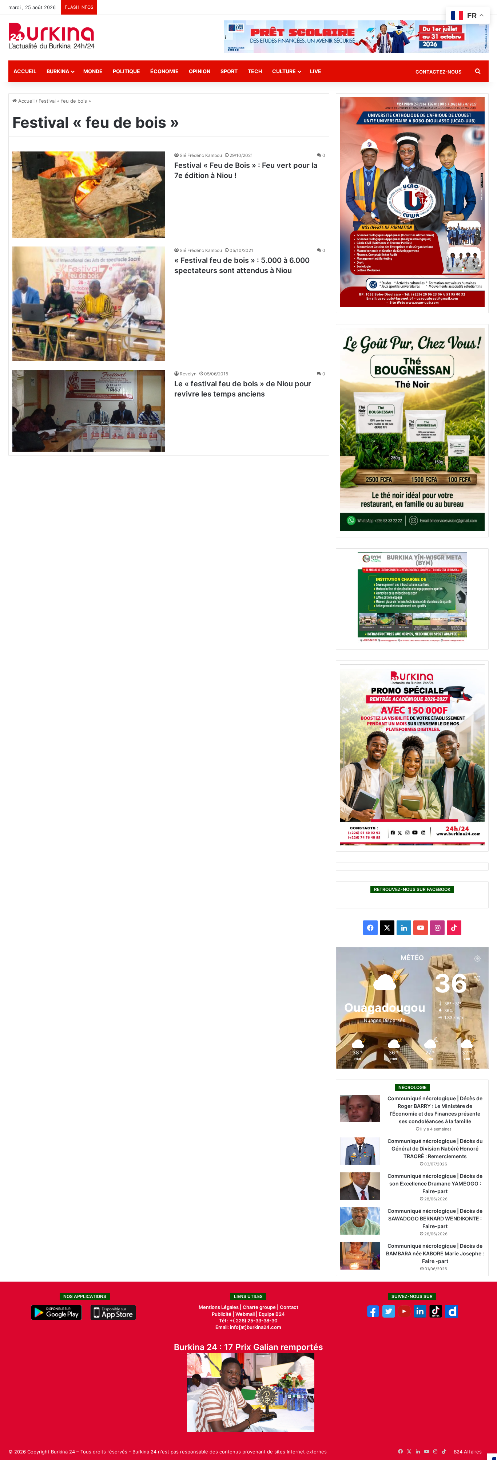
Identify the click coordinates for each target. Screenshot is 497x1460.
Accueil (24, 71)
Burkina (58, 71)
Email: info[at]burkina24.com (248, 1327)
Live (315, 71)
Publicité (221, 1314)
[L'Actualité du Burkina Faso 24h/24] (51, 35)
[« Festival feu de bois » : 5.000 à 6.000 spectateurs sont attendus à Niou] (88, 303)
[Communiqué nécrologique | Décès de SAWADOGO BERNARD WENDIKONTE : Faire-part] (360, 1221)
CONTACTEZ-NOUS (438, 72)
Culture (284, 71)
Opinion (199, 71)
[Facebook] (373, 1316)
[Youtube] (404, 1316)
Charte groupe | (261, 1307)
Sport (229, 71)
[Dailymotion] (451, 1316)
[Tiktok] (435, 1316)
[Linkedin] (420, 1316)
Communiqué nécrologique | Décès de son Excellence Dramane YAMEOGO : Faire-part (434, 1183)
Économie (164, 71)
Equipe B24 (271, 1314)
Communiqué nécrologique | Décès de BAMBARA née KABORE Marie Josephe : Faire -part (435, 1253)
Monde (93, 71)
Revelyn (188, 373)
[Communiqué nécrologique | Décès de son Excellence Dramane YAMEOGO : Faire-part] (360, 1186)
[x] (388, 1316)
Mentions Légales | (221, 1307)
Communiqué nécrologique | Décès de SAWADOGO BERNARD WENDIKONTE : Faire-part (434, 1218)
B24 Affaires (468, 1452)
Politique (126, 71)
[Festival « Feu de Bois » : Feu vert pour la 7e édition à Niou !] (88, 194)
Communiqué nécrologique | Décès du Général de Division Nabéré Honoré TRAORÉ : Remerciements (435, 1148)
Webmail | (246, 1314)
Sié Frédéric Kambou (201, 155)
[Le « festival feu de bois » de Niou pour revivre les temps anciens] (88, 410)
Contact (289, 1307)
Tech (255, 71)
